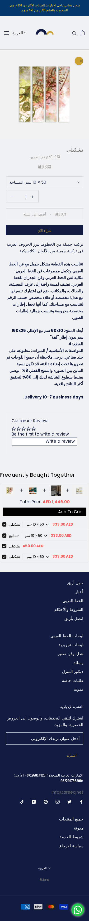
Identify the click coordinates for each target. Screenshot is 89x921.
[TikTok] (22, 801)
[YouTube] (34, 801)
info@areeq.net (67, 792)
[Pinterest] (46, 801)
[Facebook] (81, 801)
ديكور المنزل (72, 671)
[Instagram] (58, 801)
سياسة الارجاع (71, 846)
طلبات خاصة (72, 680)
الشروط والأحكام (68, 609)
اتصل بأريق (73, 618)
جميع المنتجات (71, 819)
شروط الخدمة (71, 837)
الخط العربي (72, 601)
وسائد (78, 663)
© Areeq (44, 880)
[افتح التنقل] (6, 33)
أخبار (79, 592)
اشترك (71, 755)
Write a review (60, 441)
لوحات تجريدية (71, 645)
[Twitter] (69, 801)
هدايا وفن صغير (70, 654)
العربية (17, 32)
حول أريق (75, 583)
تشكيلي (14, 524)
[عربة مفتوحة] (83, 32)
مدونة (78, 689)
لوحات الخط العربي (66, 636)
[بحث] (74, 33)
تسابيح (14, 535)
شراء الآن (44, 230)
